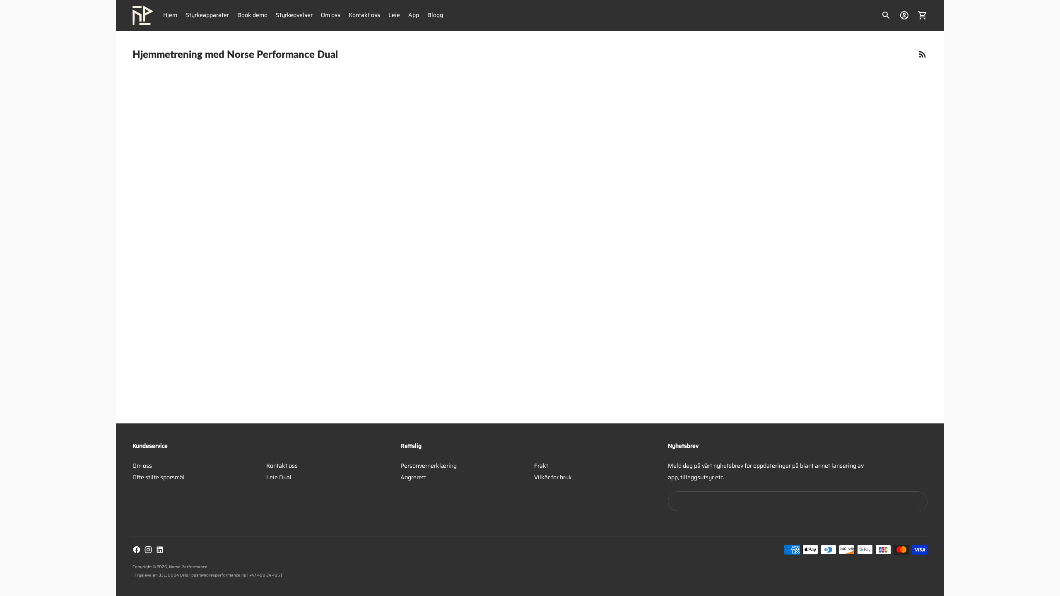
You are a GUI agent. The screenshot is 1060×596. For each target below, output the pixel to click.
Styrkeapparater (207, 14)
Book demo (252, 14)
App (413, 14)
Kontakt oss (364, 14)
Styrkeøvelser (294, 14)
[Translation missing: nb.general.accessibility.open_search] (886, 15)
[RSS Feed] (922, 54)
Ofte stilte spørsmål (158, 477)
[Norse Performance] (142, 15)
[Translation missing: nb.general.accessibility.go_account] (904, 15)
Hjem (170, 14)
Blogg (435, 14)
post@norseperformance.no (218, 575)
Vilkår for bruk (553, 477)
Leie (394, 14)
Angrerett (413, 477)
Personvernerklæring (428, 465)
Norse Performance (188, 567)
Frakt (541, 465)
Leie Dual (279, 477)
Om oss (330, 14)
